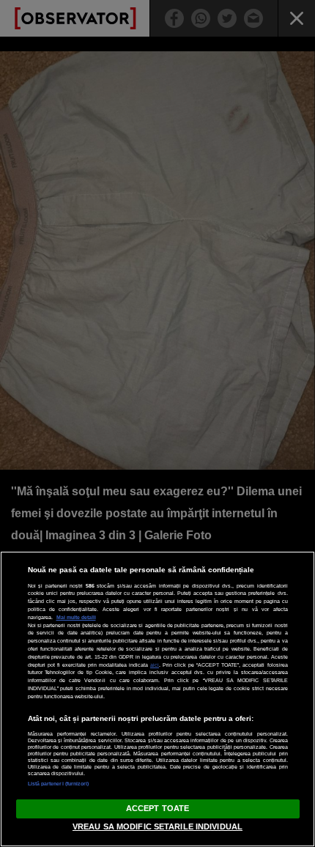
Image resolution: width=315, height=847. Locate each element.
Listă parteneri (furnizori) (58, 783)
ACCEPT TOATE (157, 808)
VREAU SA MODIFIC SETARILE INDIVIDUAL (157, 826)
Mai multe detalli (76, 617)
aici (154, 665)
